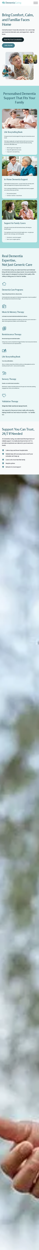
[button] (35, 3)
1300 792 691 (8, 45)
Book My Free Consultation (13, 40)
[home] (11, 3)
